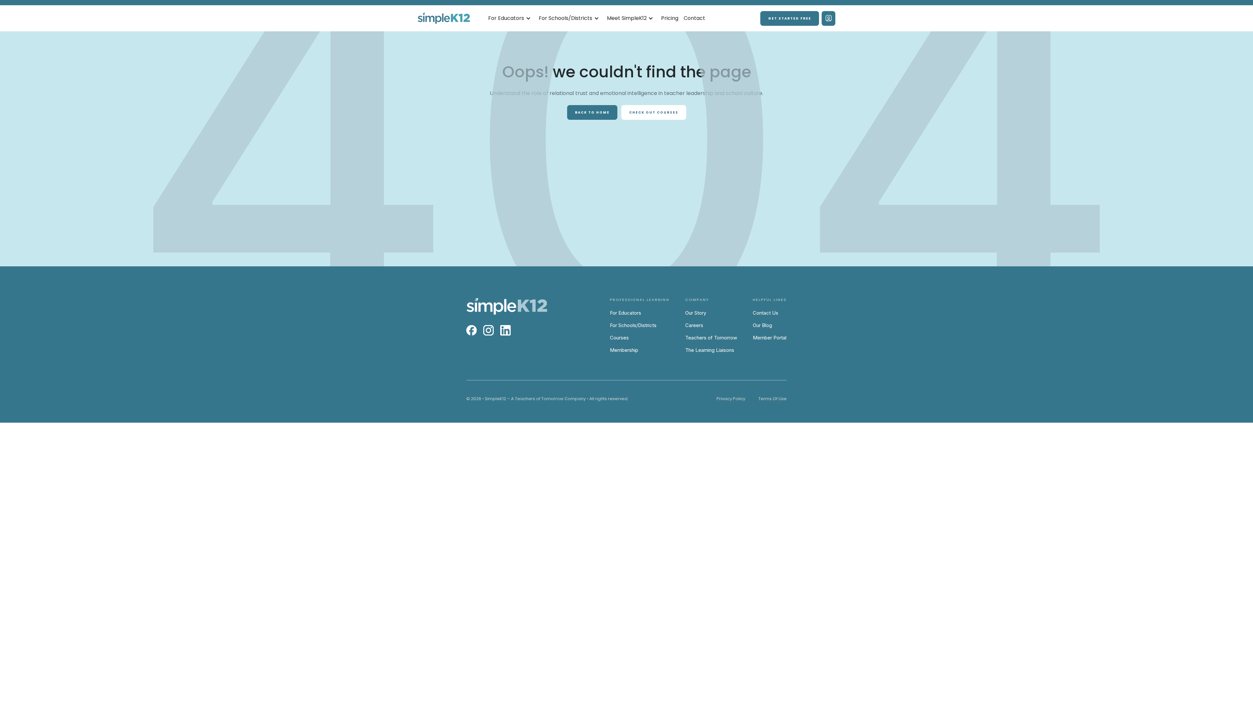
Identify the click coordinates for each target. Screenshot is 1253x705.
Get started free (789, 18)
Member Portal (769, 338)
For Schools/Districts (633, 325)
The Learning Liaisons (709, 350)
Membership (624, 350)
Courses (619, 338)
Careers (694, 325)
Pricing (669, 18)
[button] (510, 18)
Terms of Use (772, 399)
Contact (694, 18)
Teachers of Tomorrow (711, 338)
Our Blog (762, 325)
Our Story (695, 313)
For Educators (625, 313)
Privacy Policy (731, 399)
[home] (444, 18)
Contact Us (765, 313)
